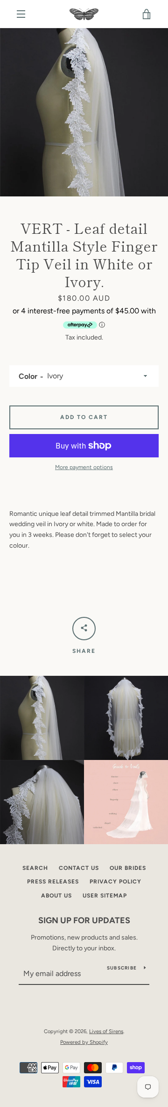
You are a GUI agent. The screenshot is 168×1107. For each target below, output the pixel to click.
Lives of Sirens (106, 1031)
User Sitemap (105, 895)
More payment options (84, 467)
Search (35, 868)
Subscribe (122, 968)
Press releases (53, 881)
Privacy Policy (115, 881)
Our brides (128, 868)
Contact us (79, 868)
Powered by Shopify (84, 1042)
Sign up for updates (84, 920)
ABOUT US (56, 895)
